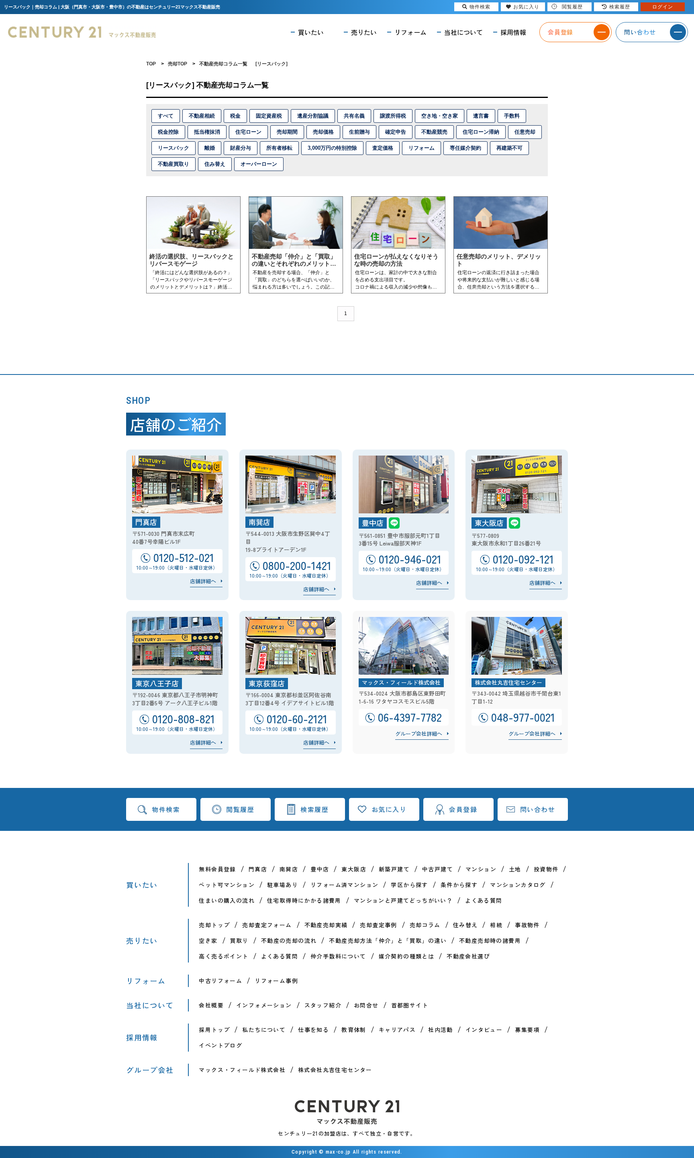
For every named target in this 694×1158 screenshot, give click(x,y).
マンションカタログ (518, 885)
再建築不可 (509, 148)
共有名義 (354, 116)
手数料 (512, 116)
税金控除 (168, 132)
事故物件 (527, 925)
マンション (480, 869)
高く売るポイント (223, 956)
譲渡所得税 (393, 116)
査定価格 (382, 148)
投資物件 (546, 869)
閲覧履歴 (240, 809)
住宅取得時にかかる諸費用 (304, 900)
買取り (239, 940)
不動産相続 (202, 116)
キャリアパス (397, 1030)
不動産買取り (173, 164)
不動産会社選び (468, 956)
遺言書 (481, 116)
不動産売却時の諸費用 (490, 940)
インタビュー (483, 1030)
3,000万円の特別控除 (332, 148)
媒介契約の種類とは (407, 956)
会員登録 (463, 809)
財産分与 (240, 148)
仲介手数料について (338, 956)
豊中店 (319, 869)
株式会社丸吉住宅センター (335, 1070)
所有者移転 (279, 148)
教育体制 (353, 1030)
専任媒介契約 (465, 148)
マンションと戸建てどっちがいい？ (403, 900)
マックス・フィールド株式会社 (242, 1070)
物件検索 (166, 809)
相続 (496, 925)
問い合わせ (537, 809)
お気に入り (389, 809)
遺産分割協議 (313, 116)
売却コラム (425, 925)
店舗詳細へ (203, 581)
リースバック (173, 148)
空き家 (208, 940)
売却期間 (287, 132)
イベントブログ (220, 1045)
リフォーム (421, 148)
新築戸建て (394, 869)
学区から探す (409, 885)
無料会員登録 (217, 869)
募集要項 (527, 1030)
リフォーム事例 (276, 981)
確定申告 (395, 132)
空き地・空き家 (439, 116)
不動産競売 (434, 132)
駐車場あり (282, 885)
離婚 (209, 148)
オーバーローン (259, 164)
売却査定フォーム (267, 925)
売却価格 (323, 132)
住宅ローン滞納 (481, 132)
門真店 (258, 869)
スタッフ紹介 (322, 1005)
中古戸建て (437, 869)
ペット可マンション (227, 885)
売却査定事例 (378, 925)
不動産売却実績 (326, 925)
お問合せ (366, 1005)
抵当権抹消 (207, 132)
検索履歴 (314, 809)
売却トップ (214, 925)
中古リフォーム (220, 981)
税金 (235, 116)
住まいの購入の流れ (227, 900)
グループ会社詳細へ (418, 733)
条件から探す (459, 885)
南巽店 (289, 869)
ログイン (662, 7)
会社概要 (211, 1005)
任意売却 (524, 132)
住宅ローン (248, 132)
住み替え (214, 164)
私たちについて (264, 1030)
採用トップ (214, 1030)
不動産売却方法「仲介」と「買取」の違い (388, 940)
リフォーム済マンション (344, 885)
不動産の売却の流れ (289, 940)
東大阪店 (353, 869)
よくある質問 (483, 900)
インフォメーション (264, 1005)
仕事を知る (313, 1030)
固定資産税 (269, 116)
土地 (515, 869)
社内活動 (440, 1030)
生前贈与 (359, 132)
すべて (166, 116)
